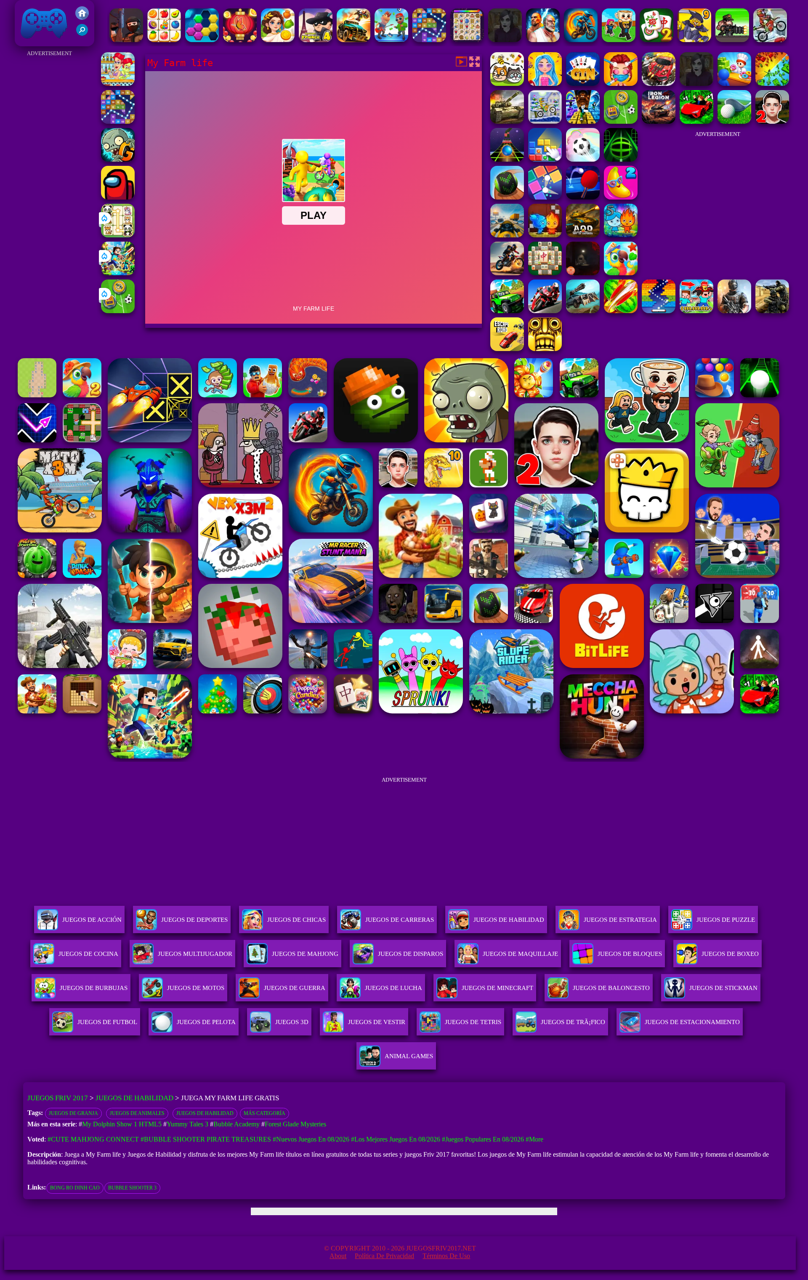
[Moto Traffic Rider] (507, 235)
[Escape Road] (507, 348)
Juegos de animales (137, 1113)
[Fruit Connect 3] (164, 39)
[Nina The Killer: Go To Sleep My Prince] (505, 39)
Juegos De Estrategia (620, 919)
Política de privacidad (384, 1255)
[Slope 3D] (621, 159)
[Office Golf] (734, 121)
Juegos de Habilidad (134, 1098)
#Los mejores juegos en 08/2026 (395, 1139)
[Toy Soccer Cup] (118, 310)
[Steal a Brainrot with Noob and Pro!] (696, 310)
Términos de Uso (446, 1255)
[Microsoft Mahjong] (545, 273)
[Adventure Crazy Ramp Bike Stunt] (581, 39)
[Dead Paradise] (353, 39)
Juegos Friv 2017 (57, 1098)
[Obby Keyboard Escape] (583, 121)
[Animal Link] (467, 39)
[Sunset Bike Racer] (545, 121)
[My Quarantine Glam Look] (621, 83)
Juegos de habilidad (205, 1113)
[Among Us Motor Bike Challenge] (118, 197)
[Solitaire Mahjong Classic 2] (656, 39)
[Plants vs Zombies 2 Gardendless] (118, 159)
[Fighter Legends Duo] (543, 39)
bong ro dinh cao (75, 1188)
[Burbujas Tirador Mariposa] (240, 39)
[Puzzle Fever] (202, 39)
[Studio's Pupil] (391, 39)
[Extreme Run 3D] (507, 159)
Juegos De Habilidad (508, 919)
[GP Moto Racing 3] (545, 310)
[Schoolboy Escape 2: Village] (772, 121)
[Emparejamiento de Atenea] (278, 39)
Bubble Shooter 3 (132, 1188)
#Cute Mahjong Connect (93, 1139)
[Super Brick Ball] (545, 197)
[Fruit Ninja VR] (621, 310)
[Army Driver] (658, 83)
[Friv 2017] (82, 17)
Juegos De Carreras (399, 919)
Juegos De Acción (92, 919)
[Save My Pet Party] (507, 83)
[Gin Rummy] (583, 83)
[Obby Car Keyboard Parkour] (696, 121)
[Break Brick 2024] (658, 310)
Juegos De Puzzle (725, 919)
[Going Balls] (507, 197)
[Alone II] (583, 273)
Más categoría (264, 1113)
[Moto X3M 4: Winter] (770, 39)
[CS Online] (772, 310)
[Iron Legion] (658, 121)
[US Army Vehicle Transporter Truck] (507, 121)
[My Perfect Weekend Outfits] (545, 83)
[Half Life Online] (734, 310)
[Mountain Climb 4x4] (507, 310)
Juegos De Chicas (296, 919)
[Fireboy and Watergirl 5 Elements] (621, 235)
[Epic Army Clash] (772, 83)
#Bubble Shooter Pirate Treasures (206, 1139)
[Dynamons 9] (694, 39)
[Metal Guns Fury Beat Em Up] (732, 39)
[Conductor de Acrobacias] (507, 273)
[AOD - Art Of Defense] (583, 235)
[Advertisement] (49, 185)
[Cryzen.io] (126, 39)
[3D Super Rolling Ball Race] (583, 159)
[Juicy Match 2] (621, 197)
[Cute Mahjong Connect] (118, 235)
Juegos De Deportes (194, 919)
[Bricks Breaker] (429, 39)
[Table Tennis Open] (583, 197)
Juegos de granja (73, 1113)
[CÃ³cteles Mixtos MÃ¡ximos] (118, 83)
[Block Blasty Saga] (545, 159)
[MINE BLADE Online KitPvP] (118, 273)
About (338, 1255)
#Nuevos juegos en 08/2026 (311, 1139)
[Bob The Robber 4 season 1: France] (315, 39)
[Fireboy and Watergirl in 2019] (545, 235)
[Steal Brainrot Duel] (618, 39)
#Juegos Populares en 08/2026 (483, 1139)
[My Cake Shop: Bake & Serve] (734, 83)
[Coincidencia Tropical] (621, 273)
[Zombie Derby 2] (583, 310)
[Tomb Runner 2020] (545, 348)
